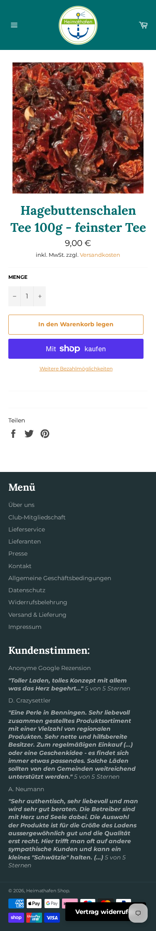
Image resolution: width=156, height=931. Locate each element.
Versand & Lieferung (37, 614)
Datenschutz (26, 590)
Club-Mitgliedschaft (37, 517)
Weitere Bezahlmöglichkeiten (76, 368)
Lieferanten (24, 541)
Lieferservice (26, 529)
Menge (17, 277)
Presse (17, 553)
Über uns (21, 505)
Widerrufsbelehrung (37, 602)
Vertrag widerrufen (105, 912)
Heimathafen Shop (47, 891)
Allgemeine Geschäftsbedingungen (59, 578)
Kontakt (20, 566)
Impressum (25, 627)
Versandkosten (100, 254)
